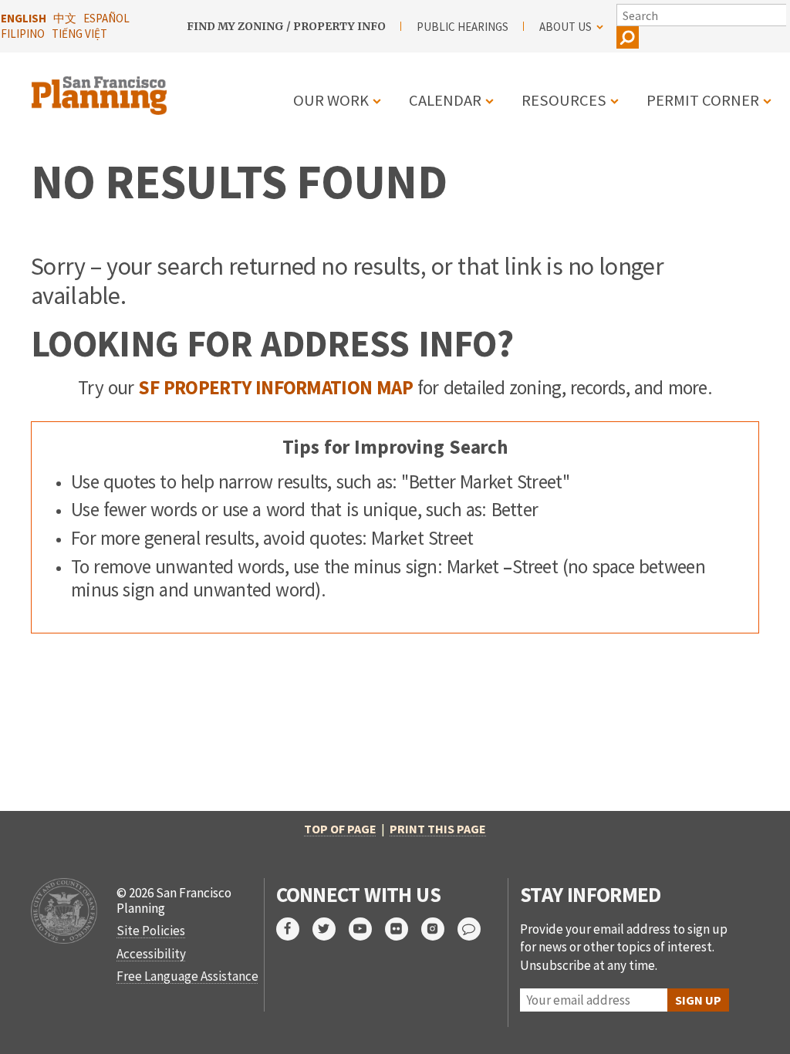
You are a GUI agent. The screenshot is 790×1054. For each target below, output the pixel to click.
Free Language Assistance (187, 976)
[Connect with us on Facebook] (294, 929)
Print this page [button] (438, 828)
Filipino (23, 33)
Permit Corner (703, 100)
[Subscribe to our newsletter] (475, 929)
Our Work (331, 100)
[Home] (101, 86)
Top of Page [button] (340, 828)
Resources (564, 100)
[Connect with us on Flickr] (403, 929)
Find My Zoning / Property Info (286, 26)
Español (106, 18)
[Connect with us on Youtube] (367, 929)
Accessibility (151, 953)
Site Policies (150, 930)
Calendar (445, 100)
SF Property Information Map (275, 387)
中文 (64, 18)
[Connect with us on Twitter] (330, 929)
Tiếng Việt (79, 33)
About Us (565, 26)
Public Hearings (462, 26)
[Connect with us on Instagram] (439, 929)
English (23, 18)
